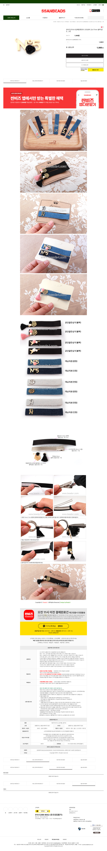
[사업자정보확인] (57, 843)
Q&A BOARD (84, 80)
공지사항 (15, 812)
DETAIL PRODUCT (14, 80)
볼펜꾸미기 (62, 18)
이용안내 (46, 839)
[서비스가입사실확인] (86, 821)
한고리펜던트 (73, 21)
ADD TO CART (84, 60)
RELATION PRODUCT (38, 80)
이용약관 (64, 839)
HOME (54, 21)
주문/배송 (25, 812)
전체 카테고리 (11, 18)
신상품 (28, 18)
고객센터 (95, 5)
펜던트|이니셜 (60, 21)
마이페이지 (89, 5)
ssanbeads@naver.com (87, 844)
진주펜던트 (66, 21)
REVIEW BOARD (61, 80)
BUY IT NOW (85, 55)
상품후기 (20, 812)
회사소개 (39, 839)
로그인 (78, 5)
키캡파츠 (45, 18)
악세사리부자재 (79, 18)
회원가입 (83, 5)
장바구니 (101, 5)
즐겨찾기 (8, 5)
